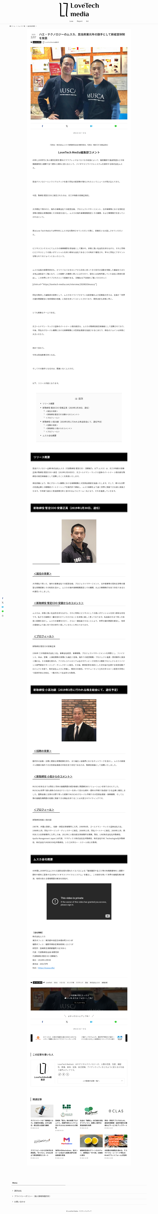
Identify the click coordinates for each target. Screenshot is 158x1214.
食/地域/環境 (37, 42)
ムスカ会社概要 (49, 435)
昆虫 (86, 982)
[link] (59, 1074)
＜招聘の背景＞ (52, 425)
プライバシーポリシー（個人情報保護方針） (32, 1196)
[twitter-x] (67, 1074)
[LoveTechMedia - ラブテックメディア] (79, 10)
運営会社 (18, 1190)
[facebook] (63, 1074)
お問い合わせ (19, 1201)
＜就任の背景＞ (52, 411)
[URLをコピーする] (2, 615)
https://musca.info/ (46, 967)
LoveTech (49, 982)
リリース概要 (48, 403)
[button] (42, 126)
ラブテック (79, 982)
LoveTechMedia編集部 (43, 1078)
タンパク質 (70, 982)
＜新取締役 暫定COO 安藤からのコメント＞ (62, 414)
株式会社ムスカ (95, 982)
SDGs (55, 982)
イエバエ (62, 982)
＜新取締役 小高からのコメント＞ (59, 428)
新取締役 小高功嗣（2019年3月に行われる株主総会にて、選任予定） (73, 421)
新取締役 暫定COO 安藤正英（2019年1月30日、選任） (66, 407)
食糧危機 (104, 982)
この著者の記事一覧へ (91, 1081)
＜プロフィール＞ (53, 417)
